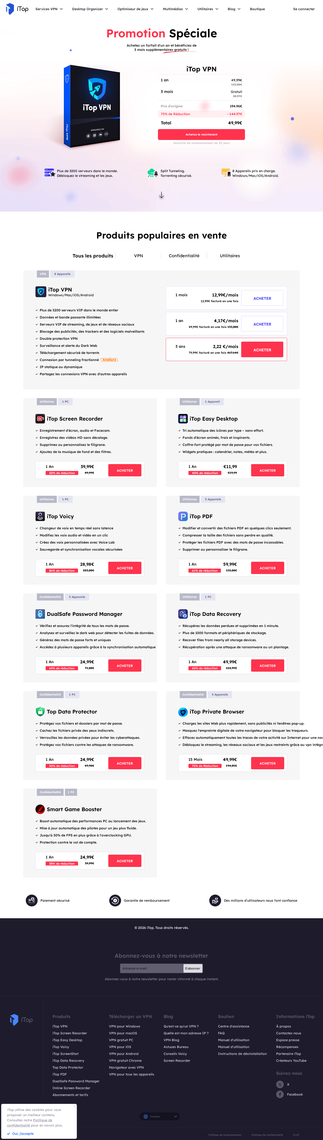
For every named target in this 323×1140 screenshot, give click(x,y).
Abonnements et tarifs (70, 1095)
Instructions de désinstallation (242, 1054)
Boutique (257, 9)
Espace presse (287, 1040)
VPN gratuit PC (121, 1040)
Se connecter (304, 9)
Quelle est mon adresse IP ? (186, 1033)
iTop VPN (59, 1026)
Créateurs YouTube (291, 1060)
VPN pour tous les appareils (131, 1074)
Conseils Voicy (175, 1054)
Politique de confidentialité (267, 1134)
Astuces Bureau (176, 1047)
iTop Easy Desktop (67, 1040)
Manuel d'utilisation (233, 1040)
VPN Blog (171, 1040)
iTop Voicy (60, 1047)
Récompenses (287, 1047)
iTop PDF (59, 1074)
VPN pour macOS (123, 1033)
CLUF (296, 1134)
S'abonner (192, 968)
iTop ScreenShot (65, 1054)
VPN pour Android (124, 1054)
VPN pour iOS (120, 1047)
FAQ (221, 1033)
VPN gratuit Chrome (125, 1060)
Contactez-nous (288, 1033)
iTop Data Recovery (68, 1060)
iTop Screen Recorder (69, 1033)
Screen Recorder (177, 1060)
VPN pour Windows (124, 1026)
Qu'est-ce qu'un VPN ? (181, 1026)
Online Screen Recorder (71, 1088)
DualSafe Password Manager (76, 1081)
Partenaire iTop (288, 1054)
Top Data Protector (67, 1067)
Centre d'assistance (233, 1026)
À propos (283, 1026)
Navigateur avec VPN (126, 1067)
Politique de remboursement (225, 1134)
